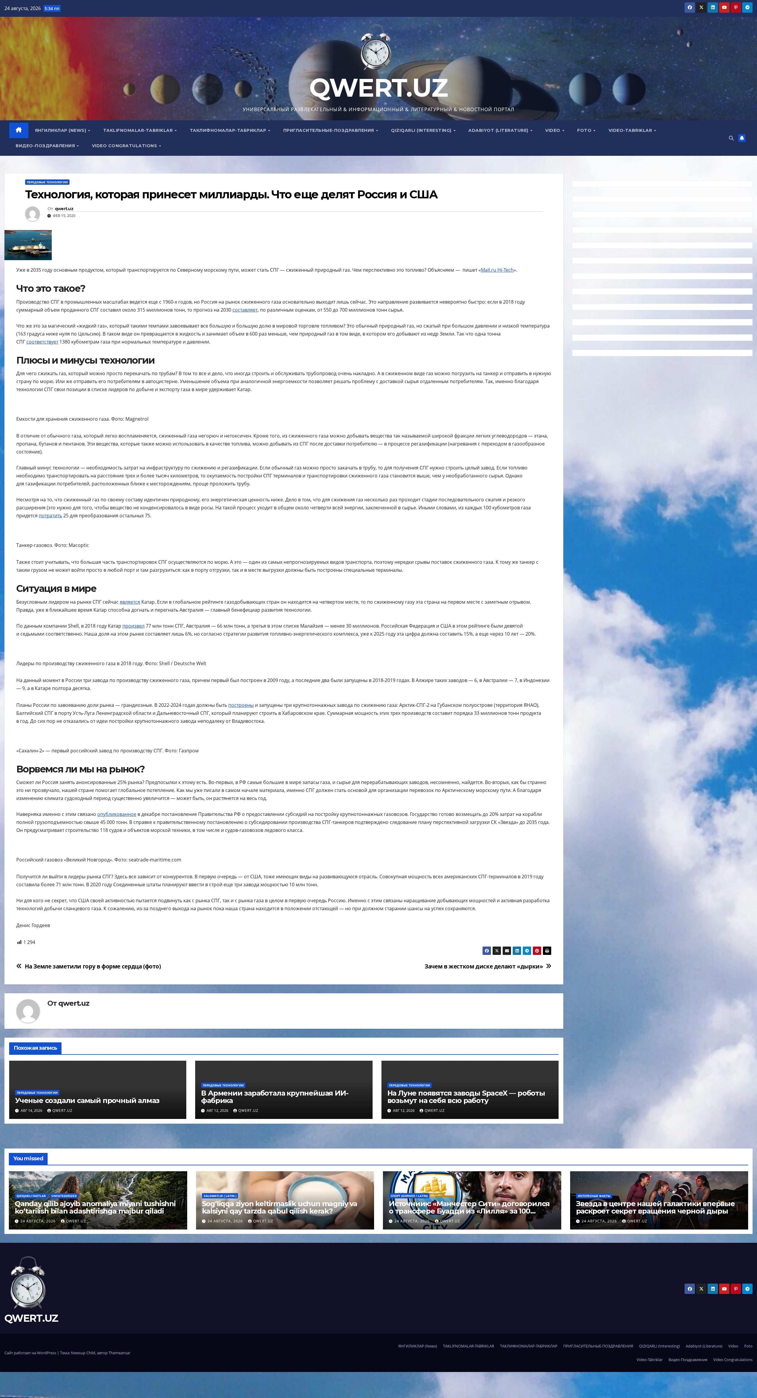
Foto (585, 130)
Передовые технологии (47, 182)
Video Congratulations (125, 145)
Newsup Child (83, 1352)
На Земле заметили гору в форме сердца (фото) (93, 966)
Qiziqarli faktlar (31, 1196)
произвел (133, 626)
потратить (50, 515)
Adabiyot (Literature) (499, 130)
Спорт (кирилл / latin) (409, 1196)
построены (241, 705)
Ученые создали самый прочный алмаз (87, 1100)
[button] (731, 138)
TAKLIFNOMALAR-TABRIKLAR (138, 130)
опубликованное (116, 814)
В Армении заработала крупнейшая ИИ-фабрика (274, 1097)
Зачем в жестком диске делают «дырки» (484, 966)
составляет (245, 310)
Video (553, 130)
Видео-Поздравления (46, 145)
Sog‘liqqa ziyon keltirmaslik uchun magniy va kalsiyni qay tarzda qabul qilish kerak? (279, 1207)
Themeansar (119, 1352)
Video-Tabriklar (631, 130)
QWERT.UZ (378, 87)
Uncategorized (64, 1196)
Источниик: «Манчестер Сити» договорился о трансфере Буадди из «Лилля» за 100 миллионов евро (469, 1211)
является (130, 602)
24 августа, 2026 (38, 1221)
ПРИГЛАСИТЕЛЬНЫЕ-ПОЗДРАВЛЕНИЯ (329, 130)
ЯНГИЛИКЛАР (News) (61, 130)
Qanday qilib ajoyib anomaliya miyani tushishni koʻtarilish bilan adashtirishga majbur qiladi (95, 1207)
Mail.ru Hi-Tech (497, 270)
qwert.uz (64, 208)
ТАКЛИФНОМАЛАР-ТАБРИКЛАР (229, 130)
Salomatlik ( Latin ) (220, 1196)
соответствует (42, 341)
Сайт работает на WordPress (30, 1352)
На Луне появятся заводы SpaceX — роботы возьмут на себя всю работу (466, 1097)
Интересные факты (594, 1196)
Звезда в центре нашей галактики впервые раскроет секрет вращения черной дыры (655, 1207)
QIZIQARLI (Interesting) (422, 130)
